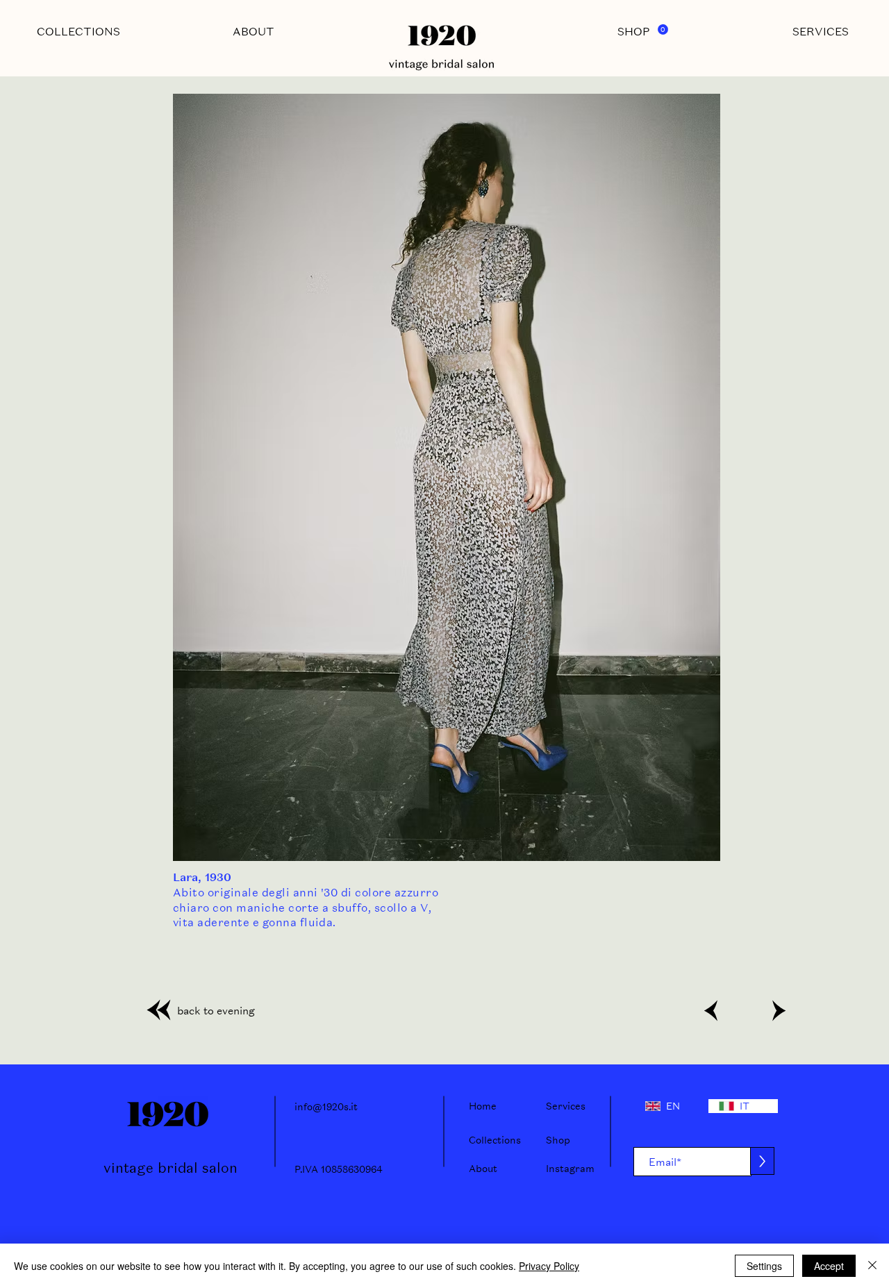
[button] (663, 29)
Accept (829, 1266)
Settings (764, 1266)
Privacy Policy (549, 1266)
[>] (777, 1010)
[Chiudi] (872, 1266)
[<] (710, 1010)
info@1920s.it (326, 1106)
